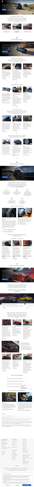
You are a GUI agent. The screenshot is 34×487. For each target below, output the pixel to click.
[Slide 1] (16, 82)
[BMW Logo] (2, 1)
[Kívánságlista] (29, 1)
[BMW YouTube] (17, 465)
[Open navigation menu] (31, 1)
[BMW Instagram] (15, 465)
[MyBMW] (26, 1)
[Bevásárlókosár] (28, 1)
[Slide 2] (17, 82)
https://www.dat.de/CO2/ (7, 426)
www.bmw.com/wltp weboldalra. (18, 423)
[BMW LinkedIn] (18, 465)
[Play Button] (32, 13)
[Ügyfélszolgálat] (31, 389)
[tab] (14, 238)
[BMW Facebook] (14, 465)
